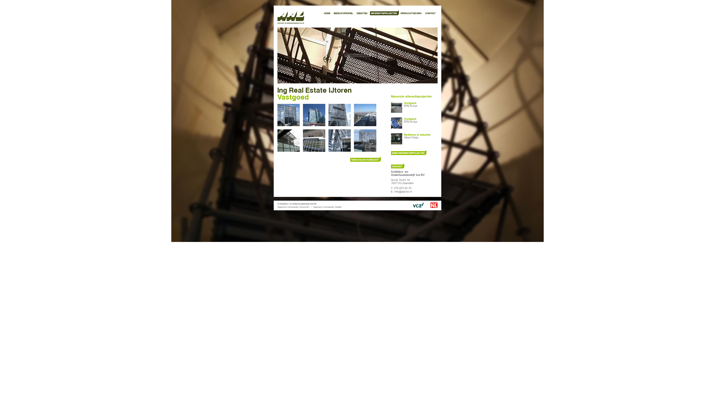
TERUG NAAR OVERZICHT (365, 160)
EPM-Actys (410, 121)
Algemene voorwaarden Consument (293, 207)
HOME (327, 13)
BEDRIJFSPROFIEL (343, 13)
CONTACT (430, 13)
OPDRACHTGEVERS (411, 13)
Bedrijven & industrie (417, 134)
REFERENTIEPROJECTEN (384, 13)
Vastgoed (410, 103)
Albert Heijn (411, 137)
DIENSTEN (362, 13)
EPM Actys (410, 106)
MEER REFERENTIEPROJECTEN (408, 153)
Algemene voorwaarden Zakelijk (327, 207)
